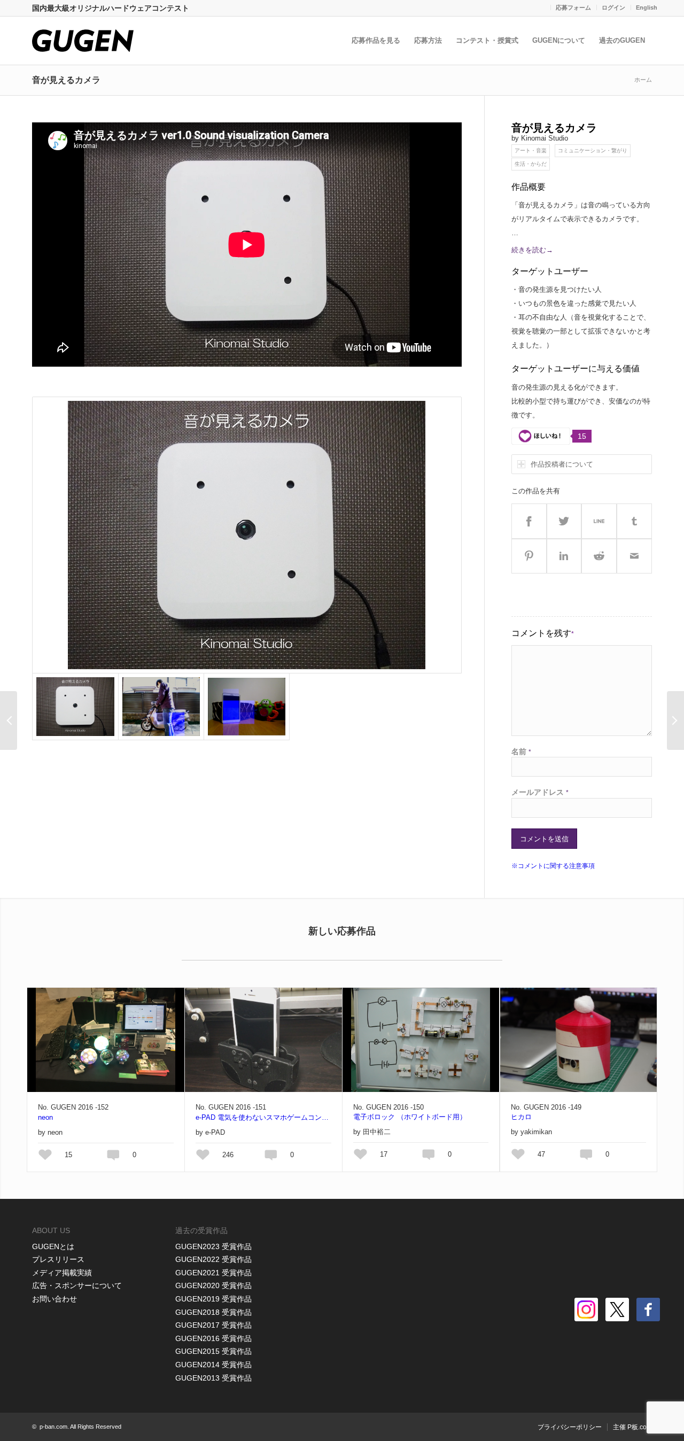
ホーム (643, 79)
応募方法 (428, 40)
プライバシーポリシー (570, 1427)
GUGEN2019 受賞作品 (213, 1299)
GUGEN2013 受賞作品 (213, 1378)
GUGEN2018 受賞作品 (213, 1312)
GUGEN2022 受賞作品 (213, 1259)
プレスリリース (58, 1259)
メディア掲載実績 (62, 1272)
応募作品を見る (376, 40)
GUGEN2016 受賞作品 (213, 1338)
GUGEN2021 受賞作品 (213, 1272)
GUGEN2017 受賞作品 (213, 1325)
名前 (521, 751)
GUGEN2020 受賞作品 (213, 1285)
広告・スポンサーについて (77, 1285)
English (646, 7)
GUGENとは (53, 1246)
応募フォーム (573, 7)
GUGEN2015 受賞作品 (213, 1351)
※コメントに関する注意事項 (553, 866)
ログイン (613, 7)
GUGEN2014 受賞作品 (213, 1364)
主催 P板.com (632, 1427)
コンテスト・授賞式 (487, 40)
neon (45, 1117)
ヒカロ (521, 1117)
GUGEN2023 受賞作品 (213, 1246)
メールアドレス (540, 792)
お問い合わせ (54, 1299)
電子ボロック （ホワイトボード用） (410, 1117)
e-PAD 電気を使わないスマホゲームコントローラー (263, 1117)
